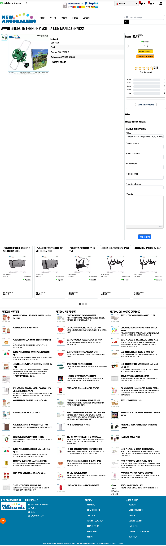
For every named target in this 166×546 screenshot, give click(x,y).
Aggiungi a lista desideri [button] (145, 56)
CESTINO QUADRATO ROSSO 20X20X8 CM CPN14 (84, 339)
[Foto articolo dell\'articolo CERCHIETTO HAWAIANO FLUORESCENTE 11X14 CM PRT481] (115, 329)
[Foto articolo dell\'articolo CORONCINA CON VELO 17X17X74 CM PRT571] (115, 475)
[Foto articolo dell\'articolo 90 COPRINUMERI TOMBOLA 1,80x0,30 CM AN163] (6, 402)
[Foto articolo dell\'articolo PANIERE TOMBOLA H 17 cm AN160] (6, 329)
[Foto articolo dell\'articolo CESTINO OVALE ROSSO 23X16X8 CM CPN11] (61, 354)
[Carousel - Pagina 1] (80, 304)
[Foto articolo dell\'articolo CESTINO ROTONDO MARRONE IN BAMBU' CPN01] (61, 463)
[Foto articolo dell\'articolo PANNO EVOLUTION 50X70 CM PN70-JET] (6, 414)
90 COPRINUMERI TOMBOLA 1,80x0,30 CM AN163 (30, 400)
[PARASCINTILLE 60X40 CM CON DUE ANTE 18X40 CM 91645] (7, 280)
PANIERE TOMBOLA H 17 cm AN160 (25, 327)
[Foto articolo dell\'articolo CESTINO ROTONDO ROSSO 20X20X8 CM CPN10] (61, 329)
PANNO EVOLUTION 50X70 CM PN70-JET (27, 412)
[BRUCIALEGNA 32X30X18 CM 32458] (105, 280)
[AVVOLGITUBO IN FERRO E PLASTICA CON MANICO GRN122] (28, 54)
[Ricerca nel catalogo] (126, 21)
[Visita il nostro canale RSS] (3, 521)
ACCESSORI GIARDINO (68, 57)
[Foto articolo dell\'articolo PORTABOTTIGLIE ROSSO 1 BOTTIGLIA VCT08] (61, 487)
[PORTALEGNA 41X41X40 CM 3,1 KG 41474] (72, 280)
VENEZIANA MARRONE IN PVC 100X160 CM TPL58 (30, 424)
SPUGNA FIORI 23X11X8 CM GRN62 (79, 363)
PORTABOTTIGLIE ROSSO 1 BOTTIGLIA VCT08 (83, 485)
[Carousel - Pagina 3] (86, 304)
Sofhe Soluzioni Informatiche (55, 543)
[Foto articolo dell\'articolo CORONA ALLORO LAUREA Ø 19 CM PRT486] (6, 438)
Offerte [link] (64, 17)
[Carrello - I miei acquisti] (152, 3)
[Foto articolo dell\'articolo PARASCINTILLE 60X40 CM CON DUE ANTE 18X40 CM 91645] (17, 264)
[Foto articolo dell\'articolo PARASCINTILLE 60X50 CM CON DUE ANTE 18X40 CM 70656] (50, 264)
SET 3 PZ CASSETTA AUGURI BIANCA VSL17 (136, 461)
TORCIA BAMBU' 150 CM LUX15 (132, 485)
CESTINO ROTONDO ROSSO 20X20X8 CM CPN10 (84, 327)
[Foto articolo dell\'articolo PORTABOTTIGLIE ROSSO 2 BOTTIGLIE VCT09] (61, 390)
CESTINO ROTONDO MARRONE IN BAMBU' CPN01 (84, 461)
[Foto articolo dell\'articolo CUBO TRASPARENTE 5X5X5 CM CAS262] (61, 317)
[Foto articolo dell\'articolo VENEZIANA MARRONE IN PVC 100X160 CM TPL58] (6, 426)
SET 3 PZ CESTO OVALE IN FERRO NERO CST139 (138, 315)
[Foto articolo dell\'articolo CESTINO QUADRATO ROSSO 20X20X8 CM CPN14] (61, 341)
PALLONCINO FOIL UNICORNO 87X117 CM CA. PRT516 (139, 388)
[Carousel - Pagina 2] (83, 304)
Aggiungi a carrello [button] (145, 51)
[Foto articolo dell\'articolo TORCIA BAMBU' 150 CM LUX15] (115, 493)
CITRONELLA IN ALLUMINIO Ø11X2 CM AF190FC (83, 400)
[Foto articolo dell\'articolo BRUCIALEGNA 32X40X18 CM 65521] (148, 264)
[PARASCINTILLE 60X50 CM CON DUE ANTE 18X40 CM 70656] (39, 280)
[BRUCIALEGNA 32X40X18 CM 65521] (138, 280)
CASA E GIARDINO (63, 52)
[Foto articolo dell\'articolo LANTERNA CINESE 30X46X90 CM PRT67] (61, 378)
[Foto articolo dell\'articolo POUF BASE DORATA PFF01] (115, 438)
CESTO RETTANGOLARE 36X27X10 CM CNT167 (137, 351)
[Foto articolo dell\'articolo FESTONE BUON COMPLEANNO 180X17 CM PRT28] (61, 451)
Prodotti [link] (53, 17)
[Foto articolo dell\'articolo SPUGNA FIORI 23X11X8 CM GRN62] (61, 366)
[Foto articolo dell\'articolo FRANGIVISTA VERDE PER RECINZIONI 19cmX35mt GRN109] (115, 426)
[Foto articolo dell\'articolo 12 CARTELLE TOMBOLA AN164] (6, 378)
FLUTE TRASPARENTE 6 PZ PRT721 (79, 424)
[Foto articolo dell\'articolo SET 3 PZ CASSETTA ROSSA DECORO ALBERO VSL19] (115, 341)
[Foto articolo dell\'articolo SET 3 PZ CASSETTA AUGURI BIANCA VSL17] (115, 463)
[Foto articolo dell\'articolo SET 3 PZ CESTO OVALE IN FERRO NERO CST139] (115, 317)
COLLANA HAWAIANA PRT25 (77, 473)
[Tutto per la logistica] (19, 17)
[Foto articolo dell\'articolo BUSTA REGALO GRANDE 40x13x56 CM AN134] (6, 475)
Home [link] (42, 17)
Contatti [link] (86, 17)
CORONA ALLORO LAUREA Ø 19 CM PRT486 (28, 436)
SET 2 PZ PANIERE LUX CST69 (131, 400)
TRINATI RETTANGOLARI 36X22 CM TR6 (27, 485)
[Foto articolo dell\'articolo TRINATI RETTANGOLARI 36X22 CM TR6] (6, 487)
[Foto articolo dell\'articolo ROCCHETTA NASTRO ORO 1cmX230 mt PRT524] (6, 463)
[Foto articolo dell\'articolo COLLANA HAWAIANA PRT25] (61, 475)
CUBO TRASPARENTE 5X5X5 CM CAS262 (81, 315)
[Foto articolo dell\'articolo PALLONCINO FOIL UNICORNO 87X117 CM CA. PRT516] (115, 390)
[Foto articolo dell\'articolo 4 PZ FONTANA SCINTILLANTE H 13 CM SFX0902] (61, 438)
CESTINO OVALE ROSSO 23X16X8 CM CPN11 (82, 351)
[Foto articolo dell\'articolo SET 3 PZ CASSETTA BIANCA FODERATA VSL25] (115, 451)
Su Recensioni (146, 72)
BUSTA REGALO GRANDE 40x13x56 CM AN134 (29, 473)
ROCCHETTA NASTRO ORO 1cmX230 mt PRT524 (30, 461)
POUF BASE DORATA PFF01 (130, 436)
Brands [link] (75, 17)
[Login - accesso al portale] (161, 3)
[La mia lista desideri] (143, 3)
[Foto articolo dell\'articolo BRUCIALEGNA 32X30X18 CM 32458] (115, 264)
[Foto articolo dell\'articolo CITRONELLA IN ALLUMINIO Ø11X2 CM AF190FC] (61, 402)
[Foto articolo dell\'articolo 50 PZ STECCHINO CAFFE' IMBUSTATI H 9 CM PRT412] (61, 414)
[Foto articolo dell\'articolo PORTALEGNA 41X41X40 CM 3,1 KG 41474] (83, 264)
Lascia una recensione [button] (146, 104)
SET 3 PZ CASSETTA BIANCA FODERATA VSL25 (137, 448)
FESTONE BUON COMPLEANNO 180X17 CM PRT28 (84, 448)
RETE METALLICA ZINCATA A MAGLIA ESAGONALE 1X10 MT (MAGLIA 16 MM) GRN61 (32, 390)
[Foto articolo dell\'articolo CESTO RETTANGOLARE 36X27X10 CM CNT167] (115, 354)
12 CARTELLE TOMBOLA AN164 (24, 376)
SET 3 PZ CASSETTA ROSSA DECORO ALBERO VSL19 (139, 339)
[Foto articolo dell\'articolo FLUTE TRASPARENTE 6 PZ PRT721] (61, 426)
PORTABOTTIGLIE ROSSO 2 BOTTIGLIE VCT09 (83, 388)
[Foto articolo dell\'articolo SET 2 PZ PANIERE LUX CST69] (115, 402)
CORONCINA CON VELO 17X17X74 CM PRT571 (137, 473)
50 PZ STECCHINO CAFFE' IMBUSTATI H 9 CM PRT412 (86, 412)
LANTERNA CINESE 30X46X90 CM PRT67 (81, 376)
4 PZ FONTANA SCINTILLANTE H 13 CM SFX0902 (84, 436)
